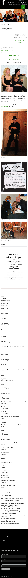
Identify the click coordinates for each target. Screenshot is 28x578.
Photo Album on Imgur (14, 59)
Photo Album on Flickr (14, 55)
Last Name (3, 563)
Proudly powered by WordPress (6, 576)
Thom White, (19, 41)
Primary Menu (26, 7)
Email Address (4, 554)
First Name (3, 559)
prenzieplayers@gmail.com (6, 536)
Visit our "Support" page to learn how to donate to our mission (14, 543)
